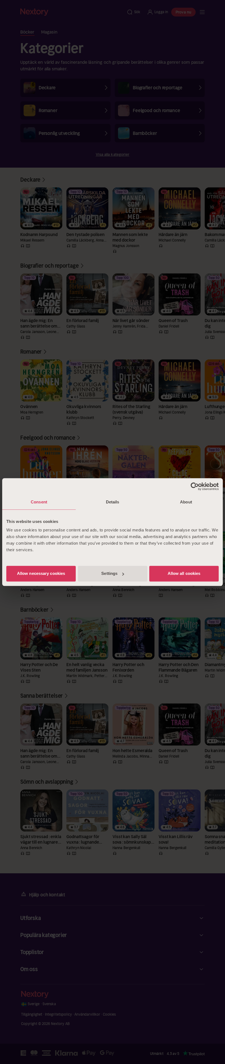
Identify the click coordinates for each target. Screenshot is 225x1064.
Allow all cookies (184, 573)
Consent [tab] (39, 502)
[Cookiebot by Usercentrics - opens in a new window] (195, 486)
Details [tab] (112, 502)
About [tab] (186, 502)
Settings (109, 573)
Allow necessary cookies (41, 573)
